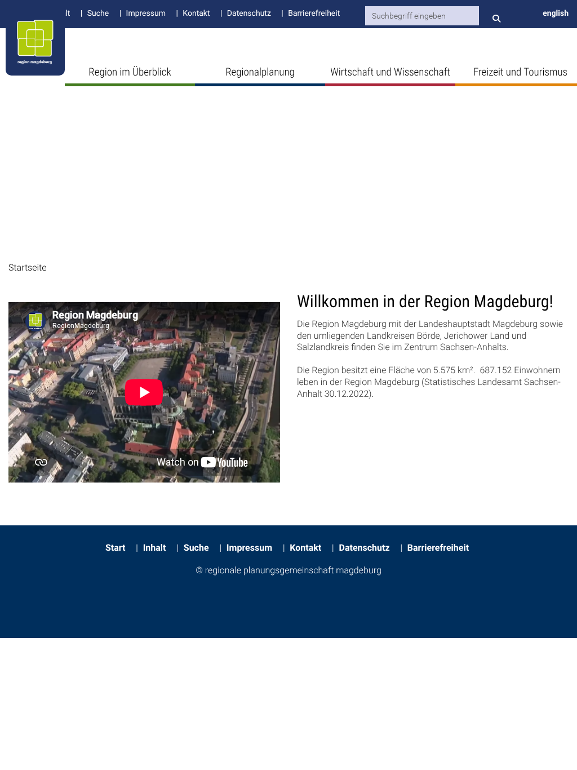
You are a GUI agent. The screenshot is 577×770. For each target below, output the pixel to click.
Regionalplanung (260, 71)
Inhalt (154, 547)
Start (115, 547)
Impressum (146, 13)
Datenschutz (249, 13)
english (556, 13)
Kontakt (196, 13)
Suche (98, 13)
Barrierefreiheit (314, 13)
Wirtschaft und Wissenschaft (390, 71)
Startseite (27, 267)
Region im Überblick (129, 71)
